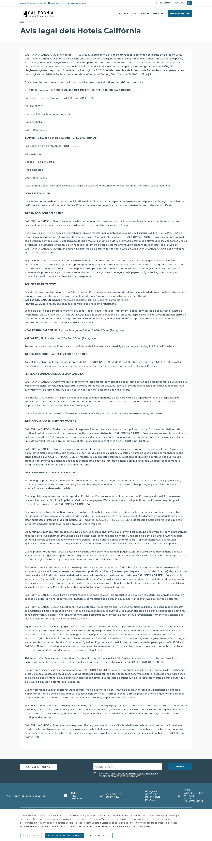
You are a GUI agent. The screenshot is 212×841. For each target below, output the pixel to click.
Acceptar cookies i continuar (64, 835)
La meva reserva (164, 3)
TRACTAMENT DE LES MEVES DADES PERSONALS (133, 773)
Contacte (179, 3)
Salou (145, 13)
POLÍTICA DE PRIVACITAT (110, 776)
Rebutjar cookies (100, 835)
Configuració (31, 835)
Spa (134, 13)
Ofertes (158, 13)
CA (189, 3)
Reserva (180, 13)
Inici (22, 22)
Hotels (123, 13)
